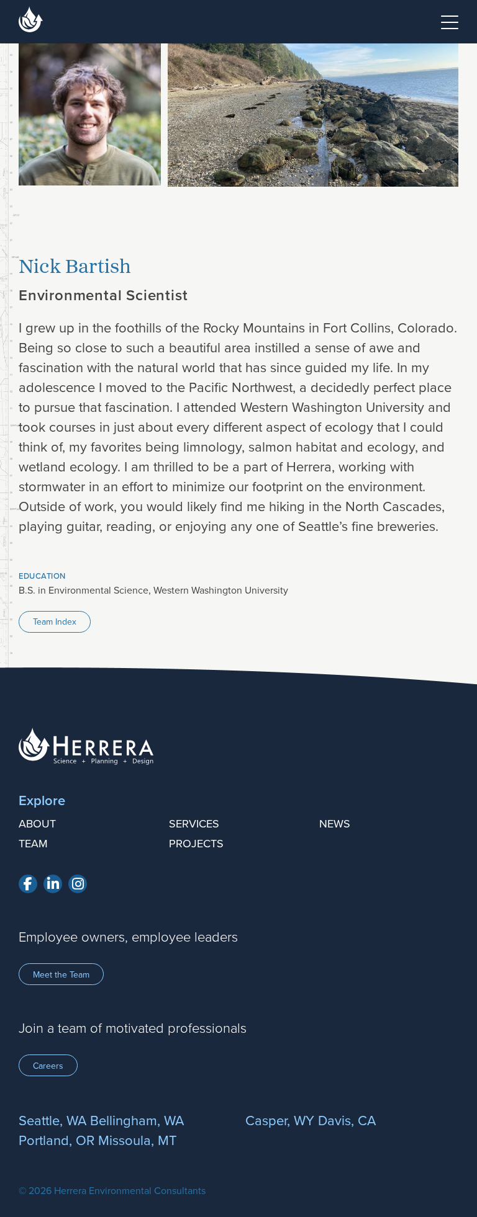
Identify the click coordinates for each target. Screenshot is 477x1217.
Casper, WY (279, 1120)
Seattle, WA (52, 1120)
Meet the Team (61, 974)
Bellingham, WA (137, 1120)
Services (194, 823)
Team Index (54, 621)
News (334, 823)
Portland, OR (56, 1139)
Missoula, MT (137, 1139)
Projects (196, 843)
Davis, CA (347, 1120)
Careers (48, 1065)
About (37, 823)
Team (33, 843)
